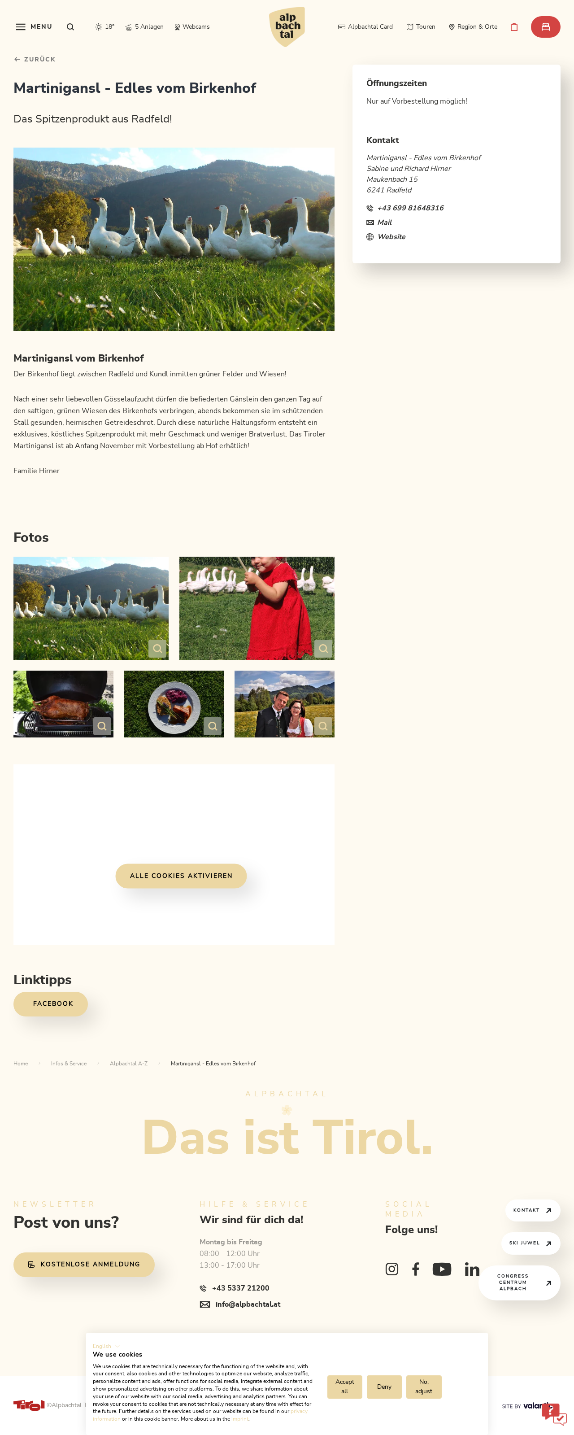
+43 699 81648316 (410, 208)
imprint (239, 1419)
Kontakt (526, 1210)
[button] (106, 1346)
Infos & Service (69, 1063)
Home (20, 1063)
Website (391, 236)
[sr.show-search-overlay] (70, 27)
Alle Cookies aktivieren (181, 876)
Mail (384, 222)
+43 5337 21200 (241, 1288)
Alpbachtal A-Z (129, 1063)
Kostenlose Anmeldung (90, 1264)
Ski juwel (524, 1243)
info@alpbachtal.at (248, 1304)
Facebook (53, 1004)
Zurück (39, 60)
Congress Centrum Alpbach (513, 1282)
